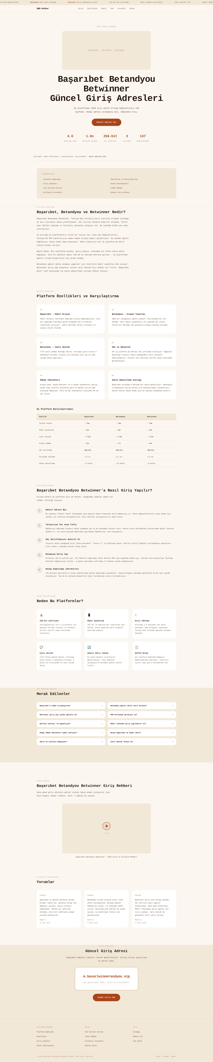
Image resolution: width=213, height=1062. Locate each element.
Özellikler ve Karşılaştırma (124, 179)
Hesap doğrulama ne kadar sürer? (141, 733)
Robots (173, 1056)
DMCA (158, 1056)
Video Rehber (117, 188)
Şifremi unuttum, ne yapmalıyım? (71, 724)
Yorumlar (121, 8)
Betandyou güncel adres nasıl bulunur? (141, 706)
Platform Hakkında (52, 179)
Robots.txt (138, 1036)
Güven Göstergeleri (120, 184)
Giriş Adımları (50, 184)
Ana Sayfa (38, 156)
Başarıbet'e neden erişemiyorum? (71, 706)
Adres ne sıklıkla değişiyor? (71, 742)
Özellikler (92, 8)
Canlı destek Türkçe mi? (141, 742)
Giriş (80, 8)
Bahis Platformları (51, 156)
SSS (112, 8)
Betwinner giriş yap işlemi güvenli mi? (71, 715)
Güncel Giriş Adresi (120, 192)
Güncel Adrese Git (106, 122)
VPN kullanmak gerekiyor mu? (141, 715)
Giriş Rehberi (81, 156)
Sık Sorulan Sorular (53, 188)
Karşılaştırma (67, 156)
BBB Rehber (43, 8)
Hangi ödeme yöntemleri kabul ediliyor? (71, 733)
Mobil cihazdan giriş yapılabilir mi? (141, 724)
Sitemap (136, 1032)
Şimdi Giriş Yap (106, 997)
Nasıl (103, 8)
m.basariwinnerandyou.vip (106, 976)
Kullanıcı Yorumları (53, 192)
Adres (132, 8)
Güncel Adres (91, 1046)
